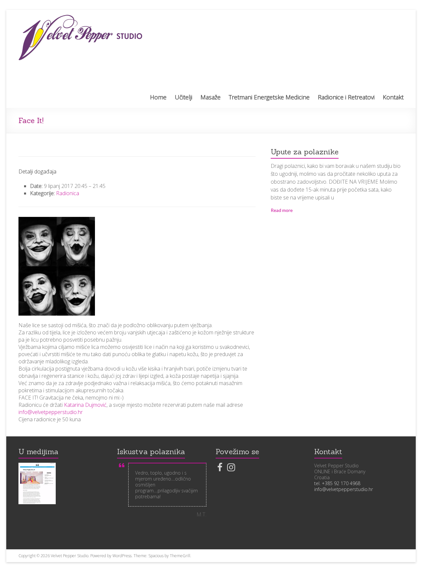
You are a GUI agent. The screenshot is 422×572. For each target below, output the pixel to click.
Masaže (210, 97)
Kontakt (393, 97)
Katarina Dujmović (85, 404)
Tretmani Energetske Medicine (269, 97)
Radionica (67, 193)
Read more (282, 210)
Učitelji (183, 97)
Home (158, 97)
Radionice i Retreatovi (346, 97)
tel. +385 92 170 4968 (337, 483)
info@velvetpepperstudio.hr (50, 412)
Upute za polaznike (305, 151)
